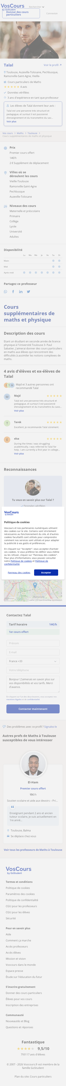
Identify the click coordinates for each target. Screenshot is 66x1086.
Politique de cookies (21, 561)
